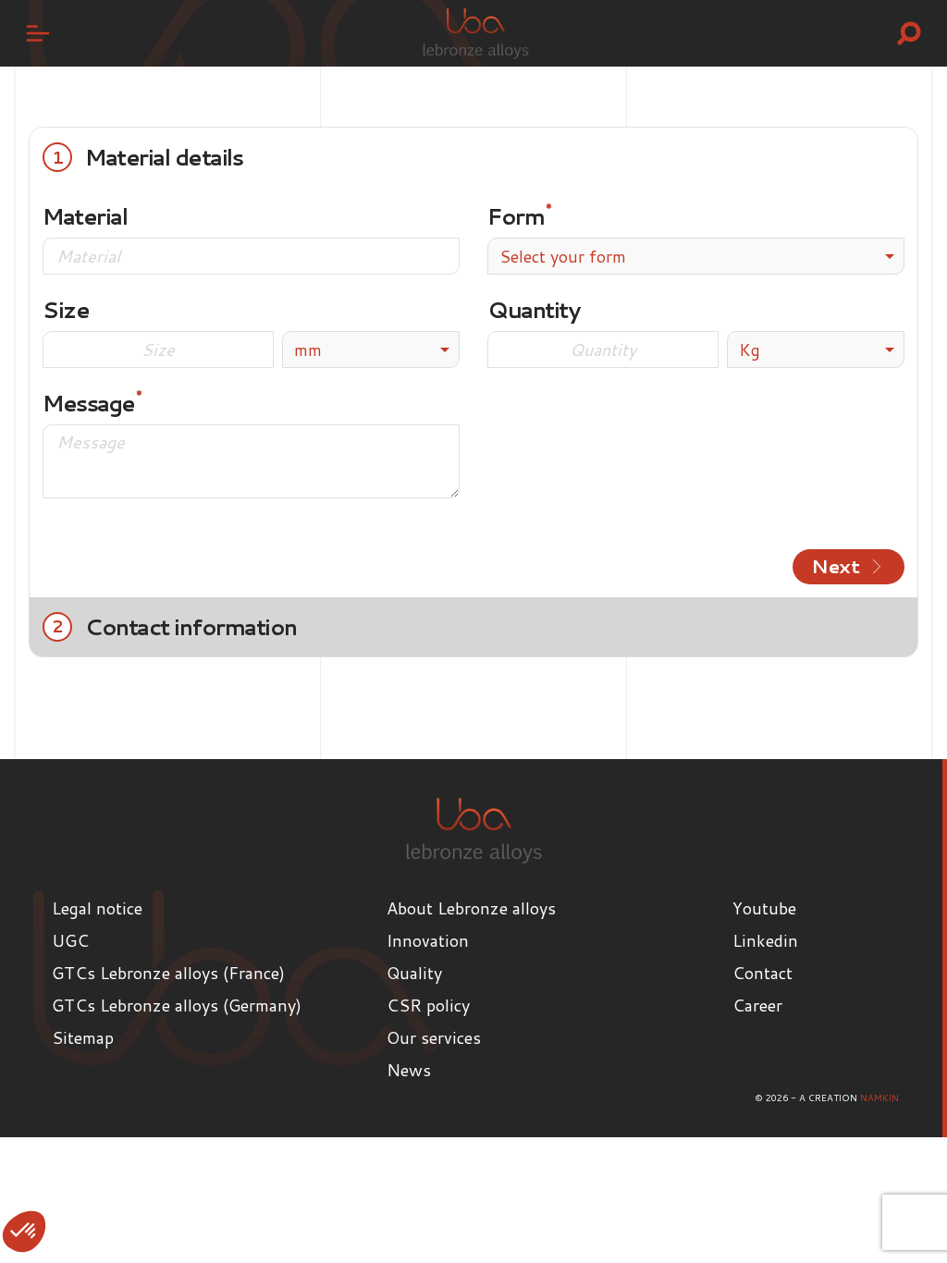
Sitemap (83, 1037)
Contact (762, 973)
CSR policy (428, 1005)
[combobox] (695, 256)
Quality (414, 973)
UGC (70, 940)
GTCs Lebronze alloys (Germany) (176, 1005)
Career (757, 1005)
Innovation (428, 940)
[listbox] (371, 349)
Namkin (879, 1097)
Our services (434, 1037)
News (409, 1070)
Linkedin (765, 940)
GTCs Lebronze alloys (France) (168, 973)
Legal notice (97, 908)
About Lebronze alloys (471, 908)
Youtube (764, 908)
